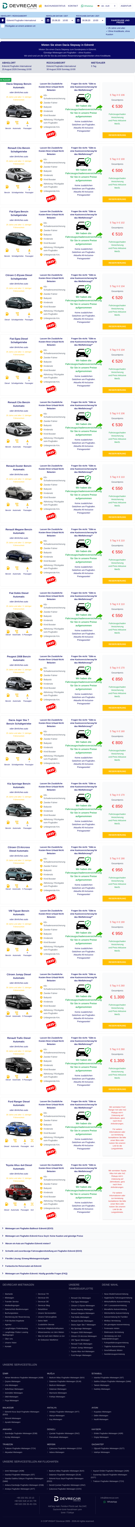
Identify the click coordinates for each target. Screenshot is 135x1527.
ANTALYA (52, 1408)
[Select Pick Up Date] (48, 20)
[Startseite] (40, 6)
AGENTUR (126, 6)
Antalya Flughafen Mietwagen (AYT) (64, 1412)
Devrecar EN (43, 1298)
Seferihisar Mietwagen (14, 1389)
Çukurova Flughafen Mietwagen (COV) (65, 1448)
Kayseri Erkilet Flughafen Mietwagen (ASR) (111, 1471)
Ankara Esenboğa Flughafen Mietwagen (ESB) (24, 1485)
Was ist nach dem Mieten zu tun (51, 1336)
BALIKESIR (8, 1408)
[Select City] (2, 20)
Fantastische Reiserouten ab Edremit (23, 1266)
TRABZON (8, 1444)
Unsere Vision (10, 1343)
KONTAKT (73, 6)
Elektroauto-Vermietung (114, 1332)
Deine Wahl (42, 1321)
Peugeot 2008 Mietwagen (81, 1332)
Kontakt (8, 1346)
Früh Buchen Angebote (14, 1321)
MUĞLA (51, 1373)
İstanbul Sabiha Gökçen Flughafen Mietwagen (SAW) (23, 1479)
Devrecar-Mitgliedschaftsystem (51, 1328)
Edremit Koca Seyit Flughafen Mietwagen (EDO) (21, 1413)
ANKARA (7, 1429)
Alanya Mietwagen (57, 1415)
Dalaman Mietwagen (57, 1389)
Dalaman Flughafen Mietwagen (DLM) (65, 1381)
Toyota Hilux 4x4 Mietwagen (82, 1351)
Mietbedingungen (12, 1305)
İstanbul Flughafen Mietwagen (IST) (20, 1475)
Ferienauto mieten (111, 1328)
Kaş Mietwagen (55, 1419)
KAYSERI (96, 1429)
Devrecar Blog (44, 1305)
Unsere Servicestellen (47, 1313)
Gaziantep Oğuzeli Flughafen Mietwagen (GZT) (109, 1476)
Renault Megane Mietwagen (83, 1313)
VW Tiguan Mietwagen (80, 1340)
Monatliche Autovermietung (115, 1309)
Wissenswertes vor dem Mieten (51, 1332)
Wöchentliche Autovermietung (116, 1313)
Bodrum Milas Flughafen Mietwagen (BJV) (67, 1377)
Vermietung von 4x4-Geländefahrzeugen (111, 1337)
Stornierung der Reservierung (17, 1317)
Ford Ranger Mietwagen (81, 1355)
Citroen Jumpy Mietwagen (82, 1348)
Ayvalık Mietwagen (12, 1422)
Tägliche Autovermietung (114, 1346)
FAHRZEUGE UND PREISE (120, 21)
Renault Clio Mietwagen (81, 1298)
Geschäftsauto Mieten (113, 1350)
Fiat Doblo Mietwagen (80, 1317)
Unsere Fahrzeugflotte (47, 1317)
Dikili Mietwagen (11, 1397)
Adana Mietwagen (56, 1452)
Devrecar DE (43, 1302)
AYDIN (95, 1408)
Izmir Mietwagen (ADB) (14, 1471)
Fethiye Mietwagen (57, 1397)
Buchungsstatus (11, 1313)
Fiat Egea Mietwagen (80, 1302)
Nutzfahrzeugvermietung (114, 1354)
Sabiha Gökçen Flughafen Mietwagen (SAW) (112, 1381)
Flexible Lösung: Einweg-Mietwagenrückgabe (27, 1258)
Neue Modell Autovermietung (116, 1294)
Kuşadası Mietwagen (102, 1412)
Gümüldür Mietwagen (14, 1393)
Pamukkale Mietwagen (58, 1437)
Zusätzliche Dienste (46, 1324)
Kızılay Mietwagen (12, 1437)
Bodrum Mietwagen (57, 1385)
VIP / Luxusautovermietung (115, 1305)
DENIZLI (51, 1429)
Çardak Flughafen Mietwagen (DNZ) (64, 1433)
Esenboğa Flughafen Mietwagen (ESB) (21, 1433)
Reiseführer (43, 1309)
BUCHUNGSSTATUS (55, 6)
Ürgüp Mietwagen (101, 1437)
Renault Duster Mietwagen (82, 1321)
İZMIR (5, 1373)
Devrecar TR (43, 1294)
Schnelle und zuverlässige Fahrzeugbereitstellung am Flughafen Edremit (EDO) (43, 1251)
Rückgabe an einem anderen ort (20, 26)
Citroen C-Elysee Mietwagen (83, 1305)
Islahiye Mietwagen (102, 1452)
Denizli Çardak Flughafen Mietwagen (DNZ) (67, 1485)
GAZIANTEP (98, 1444)
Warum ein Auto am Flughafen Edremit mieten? (28, 1243)
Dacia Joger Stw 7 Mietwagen (83, 1325)
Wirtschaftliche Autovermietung (117, 1302)
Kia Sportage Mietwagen (81, 1328)
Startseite (9, 1294)
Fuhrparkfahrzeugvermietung (116, 1343)
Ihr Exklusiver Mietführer (48, 1340)
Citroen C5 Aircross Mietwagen (84, 1336)
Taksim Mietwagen (101, 1385)
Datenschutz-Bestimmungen (16, 1309)
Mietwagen (9, 1298)
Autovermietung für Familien (116, 1317)
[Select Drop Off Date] (78, 20)
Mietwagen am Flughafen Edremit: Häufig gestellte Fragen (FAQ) (36, 1273)
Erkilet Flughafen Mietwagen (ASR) (108, 1433)
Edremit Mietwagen (13, 1418)
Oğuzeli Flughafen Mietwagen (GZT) (109, 1448)
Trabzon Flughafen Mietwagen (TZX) (20, 1448)
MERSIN (51, 1444)
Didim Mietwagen (101, 1415)
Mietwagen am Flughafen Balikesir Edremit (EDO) (29, 1228)
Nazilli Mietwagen (101, 1419)
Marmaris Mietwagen (58, 1393)
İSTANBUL (97, 1373)
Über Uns (9, 1339)
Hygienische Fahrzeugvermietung (118, 1298)
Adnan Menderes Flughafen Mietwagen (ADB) (24, 1377)
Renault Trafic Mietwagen (81, 1344)
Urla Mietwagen (11, 1385)
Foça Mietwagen (12, 1400)
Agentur (8, 1324)
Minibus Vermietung (112, 1321)
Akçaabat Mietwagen (13, 1452)
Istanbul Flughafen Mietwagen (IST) (109, 1377)
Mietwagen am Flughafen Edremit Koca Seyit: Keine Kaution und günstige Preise (44, 1236)
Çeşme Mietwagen (12, 1381)
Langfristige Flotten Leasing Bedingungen (15, 1333)
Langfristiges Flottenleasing (16, 1328)
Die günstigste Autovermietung (117, 1324)
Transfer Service (12, 1302)
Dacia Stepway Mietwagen (82, 1309)
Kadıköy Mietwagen (102, 1389)
